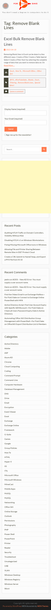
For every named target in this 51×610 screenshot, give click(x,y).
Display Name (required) (14, 109)
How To (18, 71)
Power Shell (9, 534)
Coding (7, 371)
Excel (12, 71)
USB (6, 566)
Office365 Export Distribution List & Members (26, 324)
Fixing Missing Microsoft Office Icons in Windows (25, 245)
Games (7, 439)
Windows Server (11, 584)
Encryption (9, 407)
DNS (6, 393)
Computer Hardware (13, 384)
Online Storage (10, 511)
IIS (5, 466)
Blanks (30, 80)
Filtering (13, 82)
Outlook (8, 516)
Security (7, 552)
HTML (7, 457)
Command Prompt (12, 375)
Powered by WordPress (12, 606)
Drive (6, 398)
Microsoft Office (29, 71)
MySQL (7, 498)
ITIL (6, 471)
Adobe (7, 348)
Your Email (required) (13, 118)
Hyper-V (8, 461)
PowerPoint (9, 538)
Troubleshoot (10, 557)
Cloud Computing (12, 366)
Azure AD (8, 357)
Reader (7, 548)
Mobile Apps (9, 489)
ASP (6, 353)
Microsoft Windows (12, 480)
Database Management (14, 389)
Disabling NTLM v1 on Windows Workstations (24, 240)
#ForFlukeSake (21, 80)
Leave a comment (16, 91)
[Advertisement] (25, 187)
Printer (7, 543)
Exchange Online (11, 425)
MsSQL (7, 493)
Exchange (8, 421)
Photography (10, 525)
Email (6, 403)
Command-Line (11, 380)
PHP (6, 529)
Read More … (9, 65)
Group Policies (10, 448)
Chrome (7, 362)
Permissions (9, 520)
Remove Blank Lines (25, 82)
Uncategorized (10, 561)
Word (6, 588)
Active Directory (11, 344)
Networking (9, 502)
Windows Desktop (12, 575)
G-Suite (7, 434)
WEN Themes (42, 606)
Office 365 (8, 507)
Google (7, 443)
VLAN (7, 570)
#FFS (12, 80)
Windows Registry (12, 579)
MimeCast (8, 484)
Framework (9, 430)
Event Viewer (10, 412)
